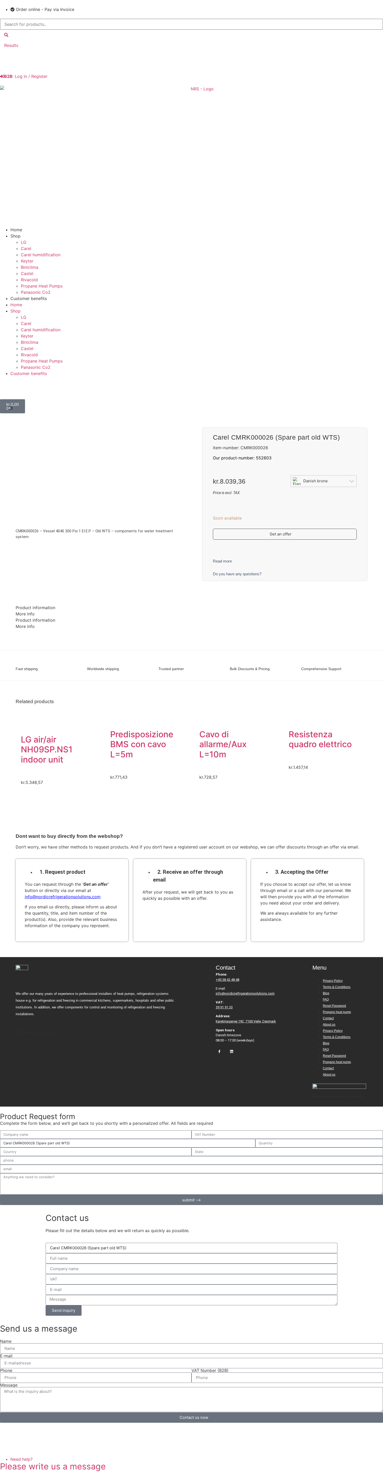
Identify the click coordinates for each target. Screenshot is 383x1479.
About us (329, 1024)
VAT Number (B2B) (209, 1370)
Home (16, 229)
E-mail (6, 1356)
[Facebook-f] (219, 1052)
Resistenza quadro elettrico (320, 739)
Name (5, 1341)
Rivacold (29, 279)
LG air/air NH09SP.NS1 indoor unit (46, 749)
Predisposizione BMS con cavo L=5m (141, 744)
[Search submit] (6, 35)
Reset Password (334, 1006)
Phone (6, 1370)
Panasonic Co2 (36, 292)
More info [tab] (25, 613)
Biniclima (29, 267)
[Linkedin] (231, 1052)
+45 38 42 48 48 (227, 980)
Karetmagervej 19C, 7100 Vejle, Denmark (246, 1021)
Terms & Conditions (336, 987)
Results (11, 45)
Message (8, 1385)
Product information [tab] (35, 607)
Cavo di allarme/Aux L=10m (223, 744)
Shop (15, 236)
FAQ (326, 999)
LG (23, 242)
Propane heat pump (337, 1012)
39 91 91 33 (224, 1007)
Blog (326, 993)
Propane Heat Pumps (42, 286)
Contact (328, 1018)
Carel (26, 248)
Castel (27, 273)
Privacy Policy (333, 981)
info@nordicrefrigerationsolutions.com (63, 896)
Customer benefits (28, 298)
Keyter (27, 261)
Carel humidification (40, 254)
